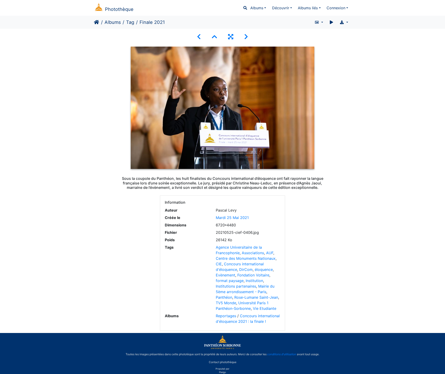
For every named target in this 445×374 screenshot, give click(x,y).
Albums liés (308, 8)
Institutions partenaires (236, 286)
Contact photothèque (222, 362)
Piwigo (222, 372)
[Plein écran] (230, 36)
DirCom (246, 269)
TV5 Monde (226, 303)
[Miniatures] (214, 36)
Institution (254, 280)
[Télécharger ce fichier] (344, 22)
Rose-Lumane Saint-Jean (256, 297)
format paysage (230, 280)
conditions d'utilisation (281, 354)
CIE (219, 264)
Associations (253, 252)
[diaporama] (331, 22)
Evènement (225, 275)
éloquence (264, 269)
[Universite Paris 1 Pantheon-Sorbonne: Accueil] (222, 348)
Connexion (336, 8)
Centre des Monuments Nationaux (246, 258)
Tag (130, 22)
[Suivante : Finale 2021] (246, 36)
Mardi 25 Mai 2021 (232, 217)
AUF (269, 252)
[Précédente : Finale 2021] (198, 36)
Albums (256, 8)
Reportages (226, 316)
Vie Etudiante (264, 308)
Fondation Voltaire (253, 275)
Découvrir (280, 8)
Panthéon (224, 297)
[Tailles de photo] (319, 22)
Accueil (96, 22)
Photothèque (119, 9)
